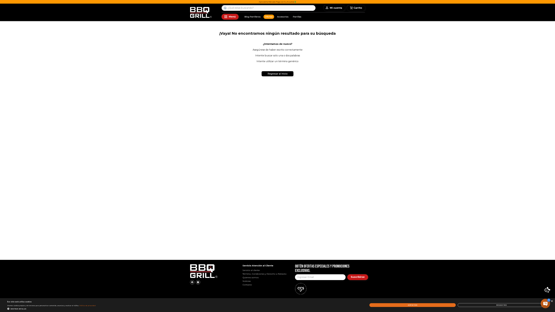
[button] (547, 290)
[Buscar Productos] (225, 8)
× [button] (552, 301)
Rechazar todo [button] (501, 305)
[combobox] (269, 8)
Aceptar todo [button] (412, 305)
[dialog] (277, 305)
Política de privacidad (87, 305)
